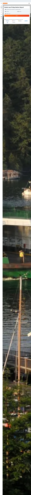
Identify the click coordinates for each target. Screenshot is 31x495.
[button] (1, 3)
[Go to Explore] (1, 11)
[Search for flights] (1, 5)
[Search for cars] (1, 8)
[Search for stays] (1, 7)
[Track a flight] (1, 12)
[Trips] (1, 14)
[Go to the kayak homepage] (5, 3)
